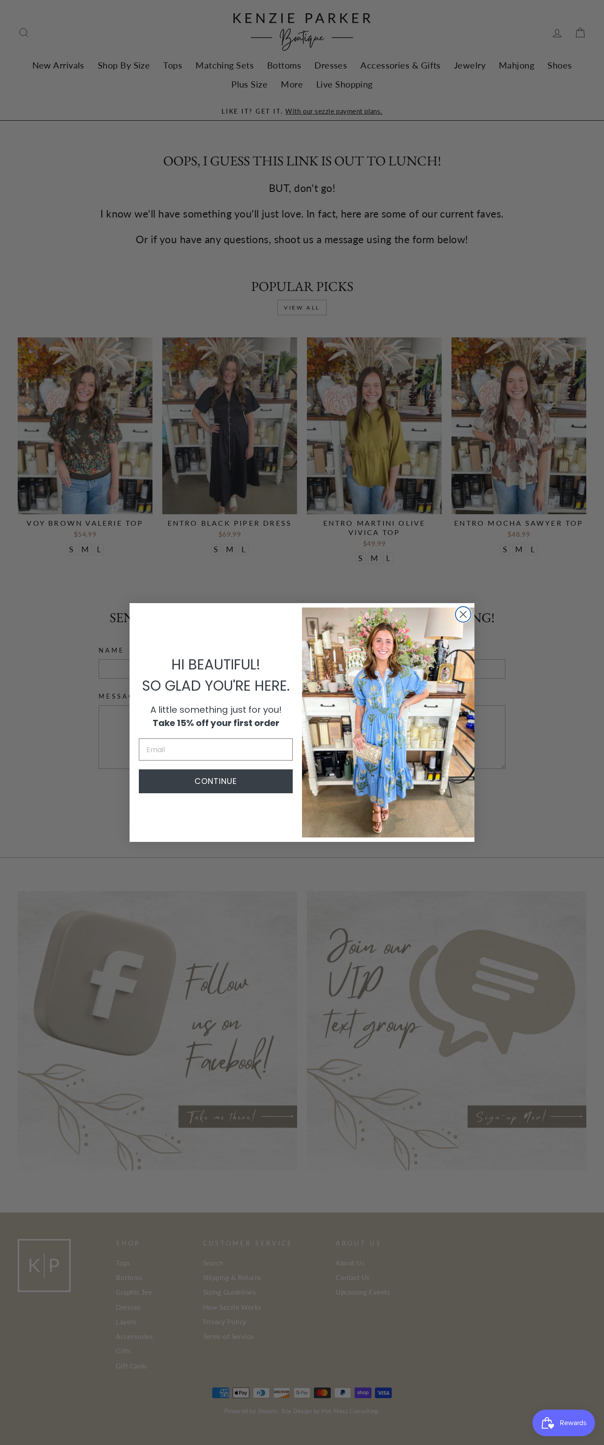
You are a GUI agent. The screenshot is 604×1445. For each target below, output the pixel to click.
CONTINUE (216, 781)
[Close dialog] (463, 614)
